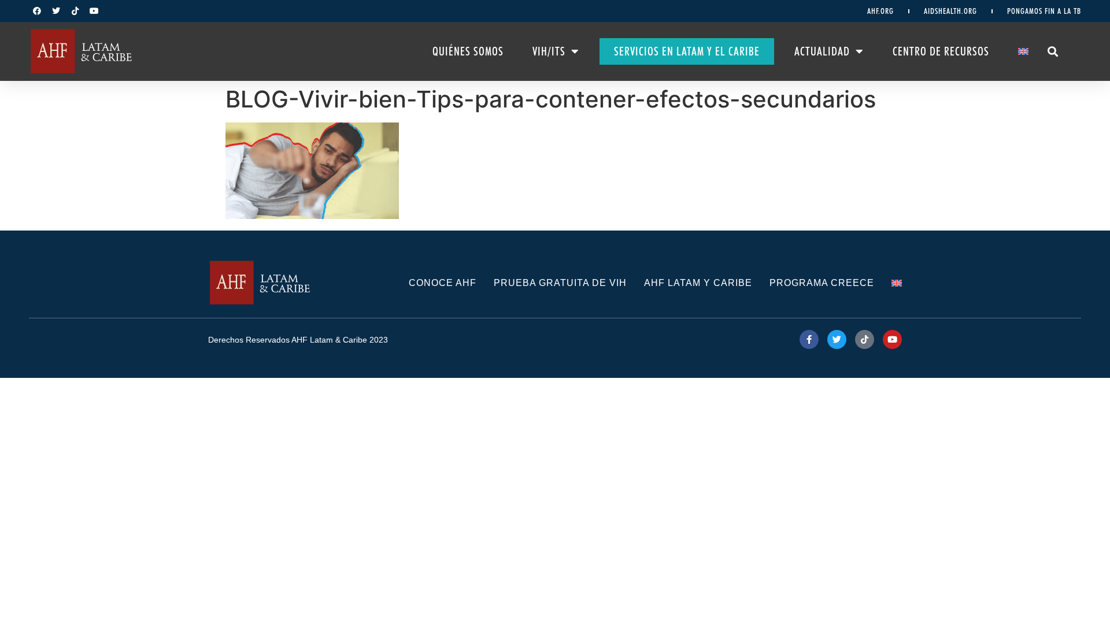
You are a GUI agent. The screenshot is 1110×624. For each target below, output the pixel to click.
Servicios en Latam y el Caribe (687, 51)
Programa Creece (821, 283)
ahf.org (880, 11)
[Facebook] (37, 11)
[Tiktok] (75, 11)
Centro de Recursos (941, 51)
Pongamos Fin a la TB (1044, 11)
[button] (1053, 51)
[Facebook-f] (809, 339)
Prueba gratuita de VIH (560, 283)
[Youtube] (94, 11)
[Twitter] (56, 11)
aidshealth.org (950, 11)
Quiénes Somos (468, 51)
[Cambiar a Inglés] (1023, 51)
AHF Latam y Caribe (698, 283)
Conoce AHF (442, 283)
